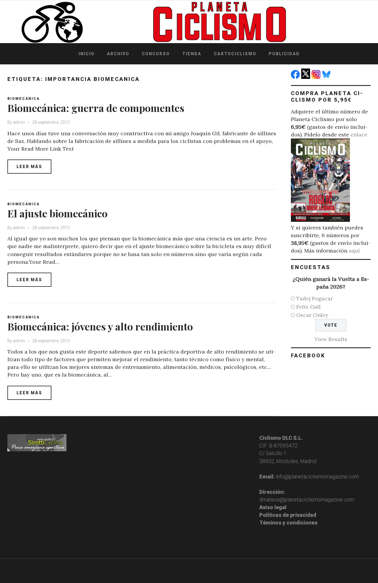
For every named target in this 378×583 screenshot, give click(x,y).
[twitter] (306, 77)
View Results (331, 339)
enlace (359, 134)
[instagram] (317, 77)
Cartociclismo (235, 53)
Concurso (156, 53)
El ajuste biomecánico (57, 213)
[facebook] (296, 77)
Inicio (86, 53)
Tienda (191, 53)
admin (19, 122)
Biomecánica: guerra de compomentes (95, 108)
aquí (354, 250)
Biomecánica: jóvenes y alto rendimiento (100, 326)
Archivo (118, 53)
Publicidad (284, 53)
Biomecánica (23, 99)
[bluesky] (327, 77)
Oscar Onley (312, 315)
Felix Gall (308, 306)
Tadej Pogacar (314, 298)
